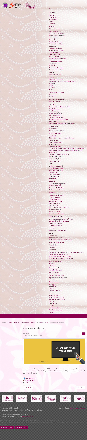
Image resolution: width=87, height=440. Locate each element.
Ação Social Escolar (55, 197)
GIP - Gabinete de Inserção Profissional (61, 219)
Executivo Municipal (55, 31)
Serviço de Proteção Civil (56, 242)
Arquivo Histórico (54, 172)
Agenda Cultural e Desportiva (58, 278)
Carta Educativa (53, 205)
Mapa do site (53, 304)
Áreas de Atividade (54, 101)
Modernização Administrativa (58, 58)
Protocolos (52, 95)
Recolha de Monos (54, 111)
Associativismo (53, 126)
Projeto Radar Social (55, 157)
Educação (52, 192)
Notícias (51, 288)
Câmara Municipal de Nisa (77, 408)
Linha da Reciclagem (55, 115)
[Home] (50, 10)
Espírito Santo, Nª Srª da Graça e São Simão (62, 81)
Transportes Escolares (55, 201)
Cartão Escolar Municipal (56, 214)
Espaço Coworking (54, 272)
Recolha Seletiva (54, 109)
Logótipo (52, 284)
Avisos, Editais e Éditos (56, 44)
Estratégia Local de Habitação (58, 230)
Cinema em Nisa (54, 176)
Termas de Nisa (53, 152)
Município (52, 26)
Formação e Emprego (55, 216)
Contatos (52, 312)
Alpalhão (51, 77)
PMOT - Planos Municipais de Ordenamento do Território (66, 252)
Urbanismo (52, 249)
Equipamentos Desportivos (57, 184)
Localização (52, 17)
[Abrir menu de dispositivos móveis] (49, 8)
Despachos (52, 46)
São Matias (52, 87)
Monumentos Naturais (55, 170)
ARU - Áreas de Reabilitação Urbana (60, 256)
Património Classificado (56, 168)
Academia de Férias (55, 209)
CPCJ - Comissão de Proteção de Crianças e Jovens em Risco (67, 148)
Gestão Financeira (54, 54)
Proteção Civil (53, 245)
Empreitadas (53, 235)
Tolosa (51, 90)
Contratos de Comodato (56, 99)
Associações (53, 128)
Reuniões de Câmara (55, 42)
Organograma (53, 38)
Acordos (51, 97)
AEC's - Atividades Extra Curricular (59, 207)
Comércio (52, 265)
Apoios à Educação (55, 212)
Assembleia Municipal (55, 61)
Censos (51, 21)
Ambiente (52, 104)
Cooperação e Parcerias (56, 92)
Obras (51, 233)
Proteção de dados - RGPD (57, 299)
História (51, 15)
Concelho (52, 13)
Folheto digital (29, 380)
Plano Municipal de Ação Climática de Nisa (62, 123)
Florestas (52, 247)
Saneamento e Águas (55, 113)
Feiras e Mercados (54, 268)
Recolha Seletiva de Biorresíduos (59, 119)
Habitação (52, 228)
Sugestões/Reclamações (56, 297)
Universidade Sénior (55, 146)
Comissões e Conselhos (56, 68)
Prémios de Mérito (54, 203)
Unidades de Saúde (55, 308)
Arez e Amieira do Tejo (56, 79)
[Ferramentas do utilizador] (83, 333)
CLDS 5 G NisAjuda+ (55, 159)
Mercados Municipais (55, 270)
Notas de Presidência (55, 48)
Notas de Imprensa (55, 280)
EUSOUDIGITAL (54, 178)
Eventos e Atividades (55, 290)
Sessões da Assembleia (56, 70)
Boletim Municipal (54, 282)
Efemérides (52, 286)
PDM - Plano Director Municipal (58, 254)
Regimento (52, 40)
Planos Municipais (54, 52)
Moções (51, 72)
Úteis (50, 293)
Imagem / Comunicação (56, 275)
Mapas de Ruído (54, 121)
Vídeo (27, 382)
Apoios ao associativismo (57, 131)
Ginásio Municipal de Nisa (57, 190)
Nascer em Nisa (53, 140)
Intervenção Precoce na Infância (59, 154)
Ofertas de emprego (55, 225)
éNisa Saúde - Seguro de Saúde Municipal (61, 138)
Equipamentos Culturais (56, 166)
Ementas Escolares (54, 199)
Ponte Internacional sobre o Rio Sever (60, 240)
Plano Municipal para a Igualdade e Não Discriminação (65, 150)
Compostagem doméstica (57, 117)
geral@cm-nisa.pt (27, 416)
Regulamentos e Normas (56, 50)
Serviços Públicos (54, 295)
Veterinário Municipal (55, 261)
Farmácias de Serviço (55, 310)
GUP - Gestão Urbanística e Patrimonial (61, 258)
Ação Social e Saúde (55, 133)
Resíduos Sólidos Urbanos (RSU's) (59, 107)
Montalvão (52, 83)
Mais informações (30, 378)
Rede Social (52, 144)
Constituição (53, 64)
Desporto (52, 181)
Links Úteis (52, 306)
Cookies (51, 301)
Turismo (51, 263)
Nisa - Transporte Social (56, 142)
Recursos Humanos (55, 56)
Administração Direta (55, 238)
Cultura (51, 163)
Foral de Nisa (53, 19)
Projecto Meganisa (54, 174)
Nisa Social (52, 136)
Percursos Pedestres (55, 186)
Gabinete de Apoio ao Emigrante (59, 221)
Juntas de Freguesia (55, 74)
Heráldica (52, 23)
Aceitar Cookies (20, 427)
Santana (51, 85)
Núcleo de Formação (55, 223)
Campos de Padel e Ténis (56, 188)
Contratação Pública (55, 161)
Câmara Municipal (54, 29)
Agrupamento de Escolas (56, 195)
